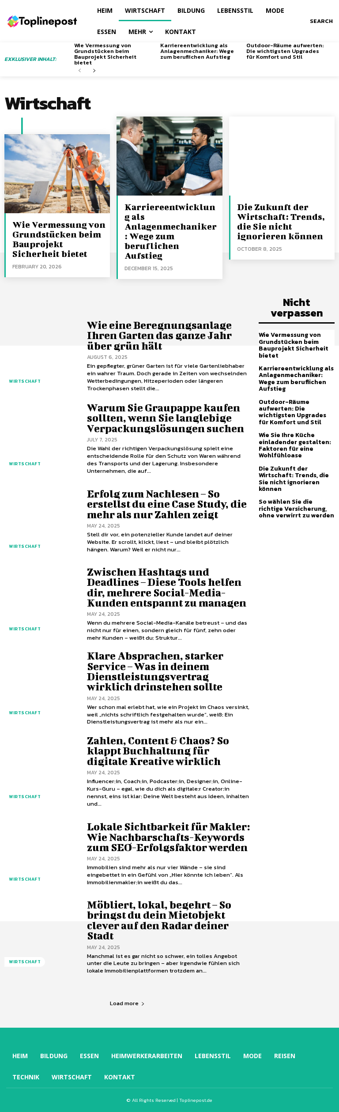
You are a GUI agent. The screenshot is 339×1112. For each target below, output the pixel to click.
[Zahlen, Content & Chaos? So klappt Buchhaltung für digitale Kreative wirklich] (41, 771)
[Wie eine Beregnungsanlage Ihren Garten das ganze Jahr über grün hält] (41, 356)
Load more (124, 1003)
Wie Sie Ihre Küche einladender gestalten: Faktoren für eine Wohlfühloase (295, 445)
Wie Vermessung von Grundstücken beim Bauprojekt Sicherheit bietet (105, 54)
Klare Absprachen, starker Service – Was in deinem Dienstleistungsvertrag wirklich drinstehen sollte (155, 671)
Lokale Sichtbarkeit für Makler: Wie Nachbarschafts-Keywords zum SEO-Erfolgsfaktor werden (168, 836)
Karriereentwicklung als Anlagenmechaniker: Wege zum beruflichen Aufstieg (197, 51)
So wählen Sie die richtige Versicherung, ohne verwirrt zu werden (296, 508)
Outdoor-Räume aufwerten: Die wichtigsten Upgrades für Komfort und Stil (285, 51)
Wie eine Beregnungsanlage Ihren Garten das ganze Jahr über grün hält (159, 335)
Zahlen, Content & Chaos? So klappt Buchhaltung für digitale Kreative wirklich (158, 750)
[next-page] (93, 70)
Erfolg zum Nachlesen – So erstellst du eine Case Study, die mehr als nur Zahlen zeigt (167, 503)
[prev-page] (79, 70)
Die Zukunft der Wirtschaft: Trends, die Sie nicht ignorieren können (281, 221)
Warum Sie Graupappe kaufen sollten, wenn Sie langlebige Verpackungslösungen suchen (165, 417)
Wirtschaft (25, 381)
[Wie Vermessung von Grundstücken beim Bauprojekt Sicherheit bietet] (57, 173)
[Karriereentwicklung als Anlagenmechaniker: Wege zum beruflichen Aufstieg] (169, 156)
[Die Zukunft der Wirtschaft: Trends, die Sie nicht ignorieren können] (282, 156)
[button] (321, 21)
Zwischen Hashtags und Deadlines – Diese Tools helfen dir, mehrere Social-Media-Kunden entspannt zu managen (166, 587)
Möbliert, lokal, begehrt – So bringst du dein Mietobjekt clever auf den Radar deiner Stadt (159, 920)
